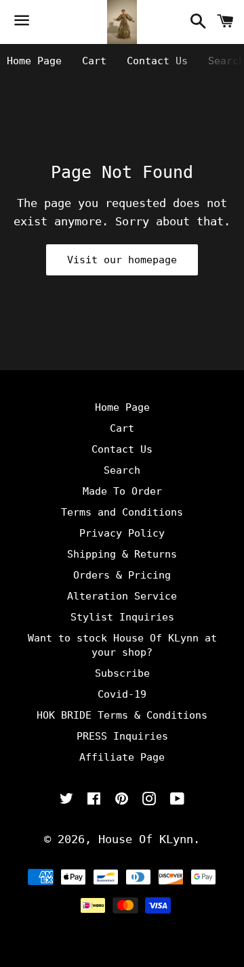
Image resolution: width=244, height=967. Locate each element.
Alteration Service (122, 596)
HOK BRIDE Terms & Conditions (122, 715)
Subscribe (122, 673)
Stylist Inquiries (122, 617)
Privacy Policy (122, 533)
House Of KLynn (145, 839)
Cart (94, 61)
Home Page (34, 61)
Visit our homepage (122, 260)
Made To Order (122, 491)
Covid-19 (122, 694)
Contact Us (157, 61)
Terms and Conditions (122, 512)
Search (122, 470)
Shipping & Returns (122, 554)
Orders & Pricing (122, 575)
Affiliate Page (122, 757)
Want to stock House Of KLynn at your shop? (122, 645)
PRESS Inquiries (122, 736)
